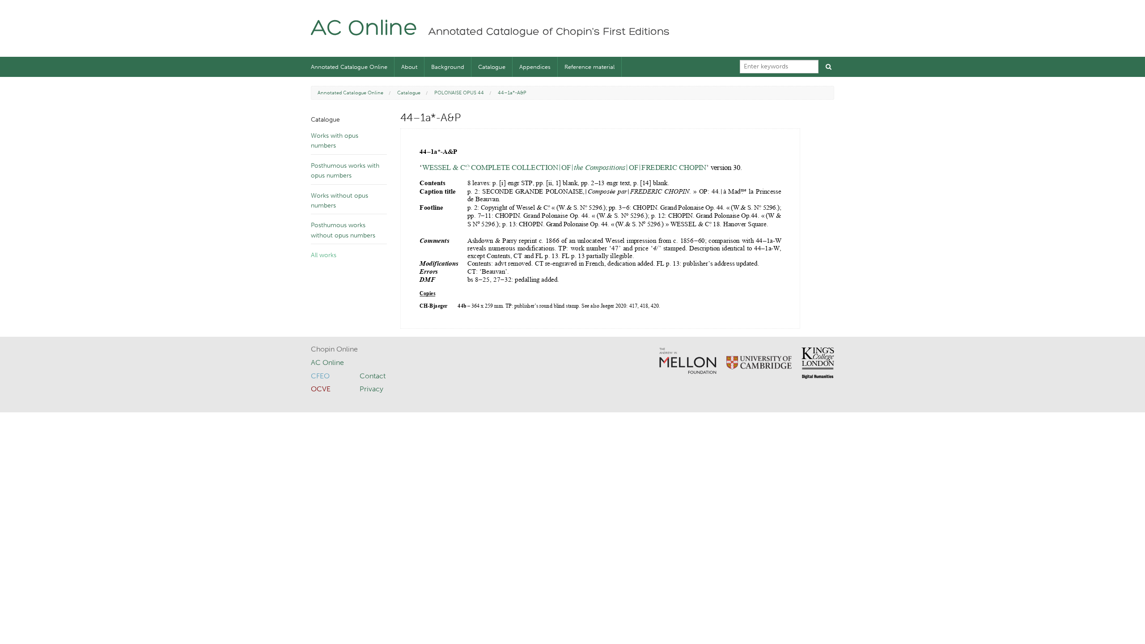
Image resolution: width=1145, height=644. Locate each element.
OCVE (321, 389)
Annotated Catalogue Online (349, 67)
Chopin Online (334, 349)
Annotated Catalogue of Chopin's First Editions (549, 32)
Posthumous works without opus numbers (343, 230)
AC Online (364, 29)
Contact (373, 376)
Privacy (371, 389)
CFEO (320, 376)
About (409, 67)
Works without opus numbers (339, 200)
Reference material (589, 67)
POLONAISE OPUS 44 (459, 93)
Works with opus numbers (334, 140)
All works (323, 255)
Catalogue (491, 67)
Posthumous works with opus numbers (345, 170)
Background (447, 67)
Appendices (535, 67)
